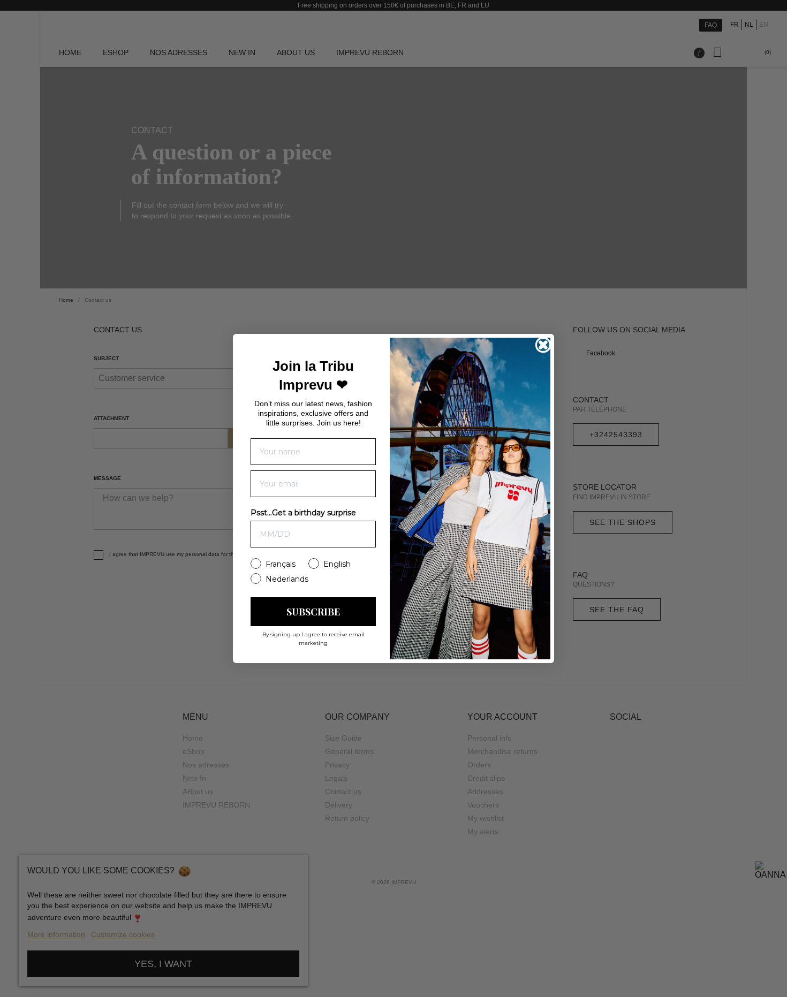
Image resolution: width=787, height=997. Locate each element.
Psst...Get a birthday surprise (303, 512)
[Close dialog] (543, 345)
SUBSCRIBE (313, 611)
